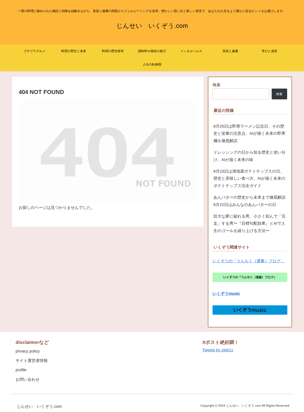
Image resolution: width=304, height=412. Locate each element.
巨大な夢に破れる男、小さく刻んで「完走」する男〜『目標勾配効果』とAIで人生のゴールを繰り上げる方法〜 (249, 223)
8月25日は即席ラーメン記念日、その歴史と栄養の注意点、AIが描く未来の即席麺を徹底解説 (249, 133)
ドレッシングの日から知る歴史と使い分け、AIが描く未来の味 (249, 156)
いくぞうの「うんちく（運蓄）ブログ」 (249, 261)
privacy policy (28, 351)
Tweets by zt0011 (217, 350)
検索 (217, 85)
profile (21, 370)
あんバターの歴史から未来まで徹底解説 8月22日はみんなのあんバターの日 (250, 201)
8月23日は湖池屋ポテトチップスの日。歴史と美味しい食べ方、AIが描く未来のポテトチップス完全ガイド (249, 178)
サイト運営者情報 (32, 360)
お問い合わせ (28, 379)
